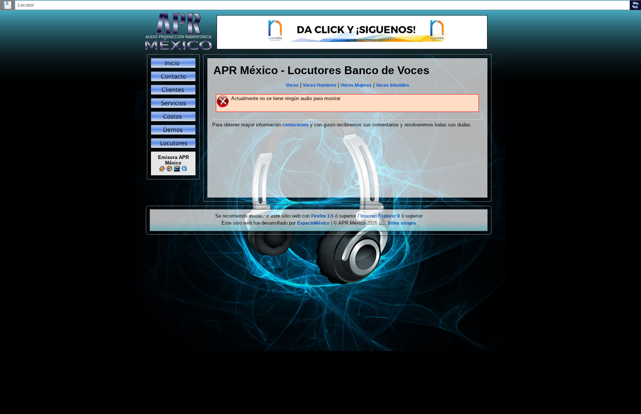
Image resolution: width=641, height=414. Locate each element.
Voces (292, 85)
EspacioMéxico (313, 223)
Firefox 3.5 (322, 216)
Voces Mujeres (356, 85)
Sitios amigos (402, 223)
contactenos (295, 124)
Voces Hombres (319, 85)
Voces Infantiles (392, 85)
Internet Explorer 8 (380, 216)
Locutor (26, 5)
